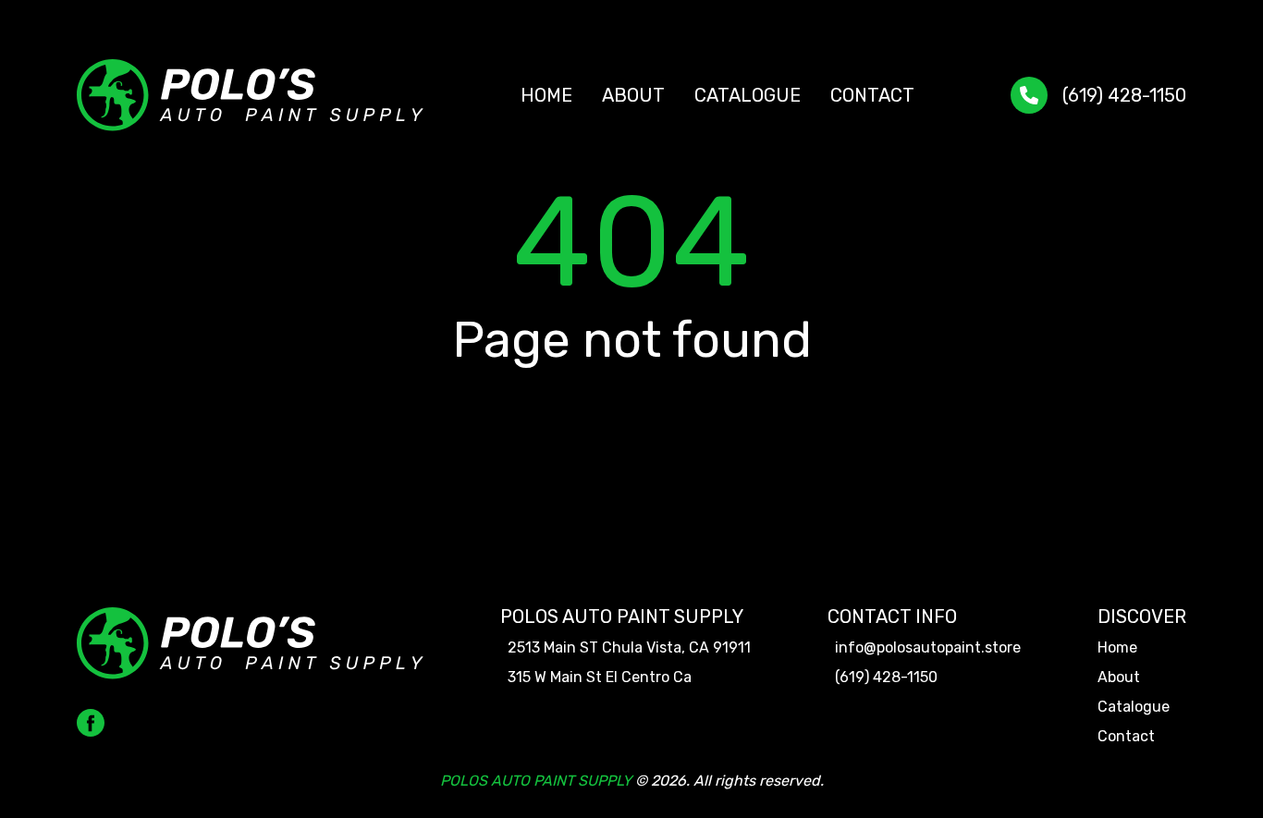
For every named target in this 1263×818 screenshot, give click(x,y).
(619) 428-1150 (1124, 95)
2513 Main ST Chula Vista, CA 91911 (629, 648)
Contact (872, 95)
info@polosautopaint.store (928, 648)
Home (546, 95)
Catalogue (747, 95)
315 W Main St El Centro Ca (600, 677)
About (633, 95)
